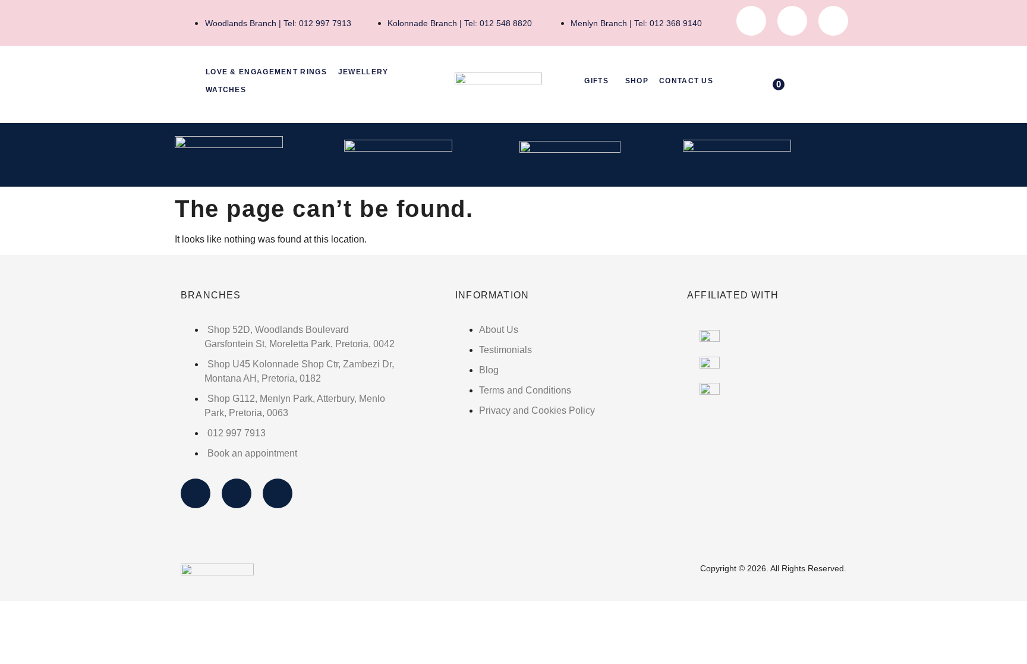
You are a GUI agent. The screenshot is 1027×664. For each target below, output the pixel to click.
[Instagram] (792, 21)
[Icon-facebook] (751, 21)
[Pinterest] (833, 21)
